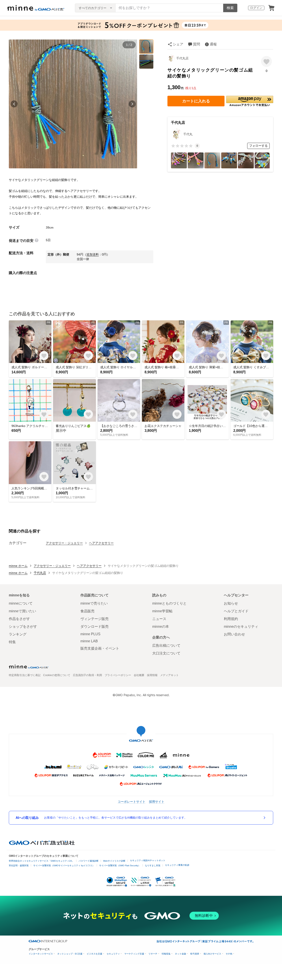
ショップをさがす (23, 626)
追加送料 (92, 254)
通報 (213, 44)
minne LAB (89, 641)
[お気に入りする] (266, 61)
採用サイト (156, 801)
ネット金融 (180, 954)
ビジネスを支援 (94, 954)
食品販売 (87, 611)
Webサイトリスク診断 (114, 861)
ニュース (159, 619)
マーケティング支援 (134, 954)
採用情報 (152, 675)
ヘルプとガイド (236, 611)
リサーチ (152, 954)
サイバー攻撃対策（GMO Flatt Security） (119, 865)
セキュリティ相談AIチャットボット (147, 860)
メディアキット (169, 675)
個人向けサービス (212, 954)
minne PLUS (90, 634)
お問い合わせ (234, 634)
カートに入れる (196, 101)
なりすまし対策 (152, 865)
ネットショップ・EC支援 (69, 954)
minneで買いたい (22, 611)
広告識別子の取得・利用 (87, 675)
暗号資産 (194, 954)
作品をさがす (19, 619)
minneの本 (160, 626)
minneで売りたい (94, 603)
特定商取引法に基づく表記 (25, 675)
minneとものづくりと (169, 603)
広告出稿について (166, 645)
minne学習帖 (162, 611)
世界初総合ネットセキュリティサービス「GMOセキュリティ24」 (41, 861)
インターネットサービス (41, 954)
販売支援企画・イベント (99, 648)
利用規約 (231, 619)
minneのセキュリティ (241, 626)
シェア (178, 44)
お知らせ (231, 603)
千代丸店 (182, 58)
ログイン (256, 7)
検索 (230, 8)
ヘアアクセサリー (101, 543)
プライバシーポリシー (118, 675)
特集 (12, 642)
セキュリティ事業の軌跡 (177, 865)
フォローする (258, 145)
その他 (229, 954)
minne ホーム (18, 566)
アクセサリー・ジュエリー (64, 543)
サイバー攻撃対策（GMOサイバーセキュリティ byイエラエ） (64, 865)
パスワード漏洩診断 (88, 861)
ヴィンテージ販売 (94, 619)
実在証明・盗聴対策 (19, 865)
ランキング (17, 634)
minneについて (21, 603)
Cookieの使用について (56, 675)
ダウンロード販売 (94, 626)
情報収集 (166, 954)
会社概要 (139, 675)
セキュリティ (113, 954)
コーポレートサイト (131, 801)
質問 (196, 44)
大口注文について (166, 653)
